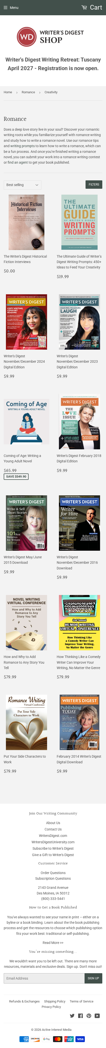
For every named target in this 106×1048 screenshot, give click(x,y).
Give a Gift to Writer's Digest (53, 855)
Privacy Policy (51, 1007)
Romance (28, 92)
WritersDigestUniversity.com (53, 842)
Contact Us (53, 829)
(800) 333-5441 (53, 899)
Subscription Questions (53, 878)
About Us (53, 823)
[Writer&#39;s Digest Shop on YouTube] (97, 1016)
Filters (94, 184)
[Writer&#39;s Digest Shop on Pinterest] (88, 1016)
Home (8, 92)
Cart (95, 7)
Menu (14, 8)
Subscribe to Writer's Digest (53, 848)
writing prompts (22, 146)
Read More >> (53, 943)
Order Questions (53, 873)
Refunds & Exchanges (24, 1001)
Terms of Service (81, 1001)
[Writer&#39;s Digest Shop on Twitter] (72, 1016)
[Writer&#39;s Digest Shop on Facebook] (80, 1016)
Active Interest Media (56, 1030)
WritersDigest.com (53, 836)
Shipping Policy (54, 1001)
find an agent (18, 162)
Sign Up (93, 978)
